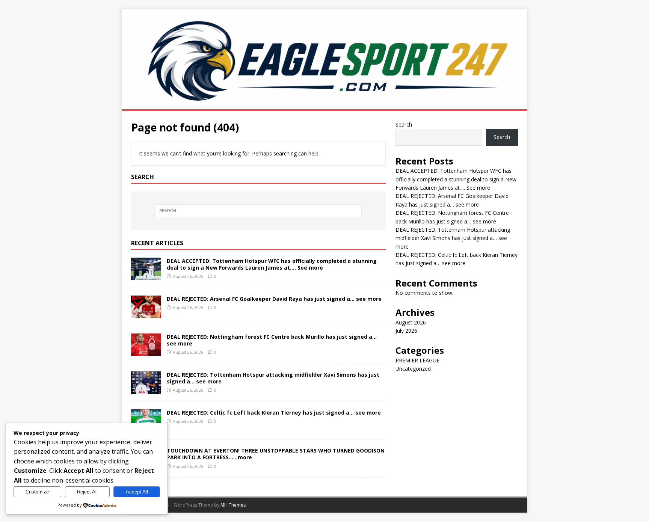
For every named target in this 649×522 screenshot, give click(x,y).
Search (403, 124)
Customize (37, 492)
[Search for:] (258, 210)
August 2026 (410, 322)
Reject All (87, 492)
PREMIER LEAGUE (417, 360)
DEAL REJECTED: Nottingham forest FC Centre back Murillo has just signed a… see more (272, 340)
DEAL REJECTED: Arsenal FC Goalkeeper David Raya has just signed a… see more (274, 298)
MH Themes (233, 505)
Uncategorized (413, 368)
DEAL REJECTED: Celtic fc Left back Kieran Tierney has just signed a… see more (274, 412)
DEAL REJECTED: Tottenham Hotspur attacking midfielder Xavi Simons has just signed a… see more (273, 378)
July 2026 (406, 330)
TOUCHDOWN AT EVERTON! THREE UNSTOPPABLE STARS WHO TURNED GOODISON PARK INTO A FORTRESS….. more (276, 454)
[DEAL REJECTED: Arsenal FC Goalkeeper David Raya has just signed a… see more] (146, 313)
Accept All (137, 492)
